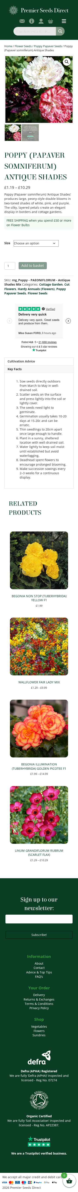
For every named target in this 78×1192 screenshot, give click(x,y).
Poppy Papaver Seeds (48, 46)
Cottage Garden (51, 284)
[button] (67, 62)
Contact (39, 968)
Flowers (39, 1031)
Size (7, 243)
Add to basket (32, 265)
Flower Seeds (23, 46)
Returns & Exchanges (39, 999)
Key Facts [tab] (15, 369)
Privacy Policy (39, 1008)
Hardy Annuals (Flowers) (36, 289)
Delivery (39, 995)
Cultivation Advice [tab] (21, 361)
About (39, 963)
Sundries (39, 1035)
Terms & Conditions (39, 1004)
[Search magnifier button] (60, 31)
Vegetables (39, 1026)
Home (8, 46)
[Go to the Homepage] (38, 10)
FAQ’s (39, 976)
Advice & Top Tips (39, 972)
